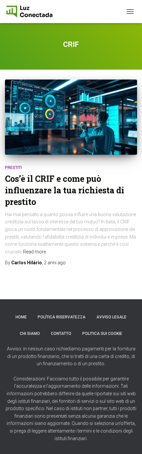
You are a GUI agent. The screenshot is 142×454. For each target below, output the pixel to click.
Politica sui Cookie (102, 333)
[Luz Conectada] (32, 11)
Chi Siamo (30, 333)
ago (55, 262)
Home (21, 317)
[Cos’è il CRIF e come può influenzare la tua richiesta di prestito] (71, 117)
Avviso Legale (111, 317)
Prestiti (13, 167)
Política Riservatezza (62, 317)
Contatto (61, 333)
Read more (34, 251)
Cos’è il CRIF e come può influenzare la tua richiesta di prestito (64, 190)
